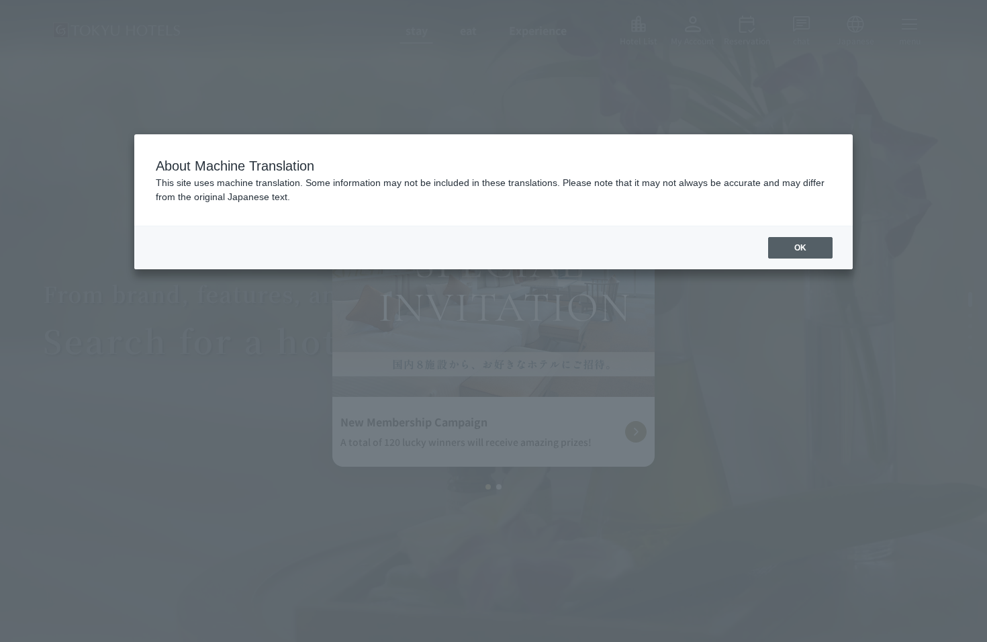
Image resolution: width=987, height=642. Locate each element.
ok (800, 248)
